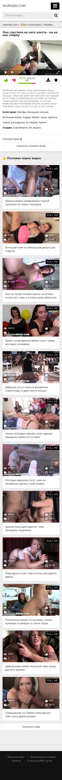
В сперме (31, 123)
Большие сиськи (38, 112)
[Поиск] (56, 15)
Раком (42, 123)
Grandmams (20, 128)
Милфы (21, 112)
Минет (36, 117)
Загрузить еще (31, 727)
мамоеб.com (14, 6)
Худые (27, 117)
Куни (44, 117)
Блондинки (18, 123)
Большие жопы (12, 117)
